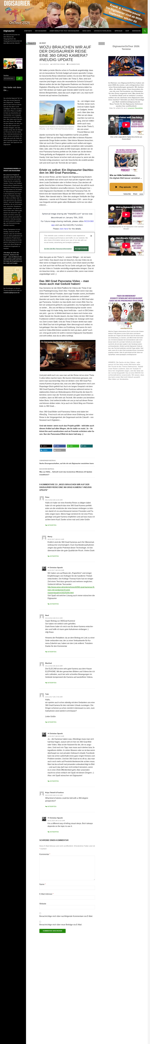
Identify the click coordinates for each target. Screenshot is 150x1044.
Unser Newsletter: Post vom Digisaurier (64, 31)
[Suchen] (19, 78)
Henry (50, 536)
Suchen (6, 75)
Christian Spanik (58, 64)
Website (42, 904)
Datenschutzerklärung (102, 31)
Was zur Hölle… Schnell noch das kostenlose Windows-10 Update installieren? (65, 472)
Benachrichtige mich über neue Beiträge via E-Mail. (60, 925)
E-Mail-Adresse (46, 894)
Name (42, 884)
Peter (47, 497)
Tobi (47, 694)
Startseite (28, 31)
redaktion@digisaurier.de (12, 292)
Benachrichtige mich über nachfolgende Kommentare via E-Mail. (66, 916)
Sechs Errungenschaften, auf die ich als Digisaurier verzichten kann (66, 462)
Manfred (48, 663)
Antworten (51, 525)
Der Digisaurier (40, 31)
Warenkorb (136, 31)
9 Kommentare (74, 64)
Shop (127, 31)
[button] (46, 446)
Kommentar (44, 854)
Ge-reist (42, 43)
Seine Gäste (86, 31)
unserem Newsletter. (135, 108)
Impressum (118, 31)
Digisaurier (9, 31)
